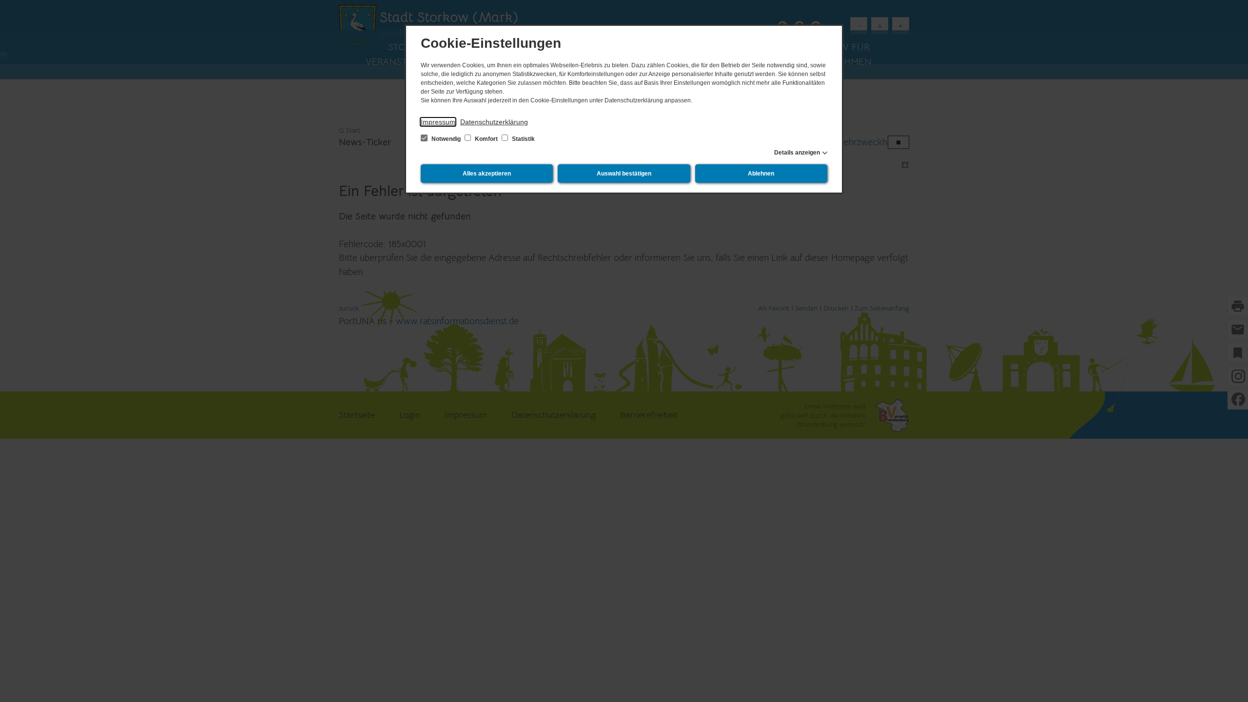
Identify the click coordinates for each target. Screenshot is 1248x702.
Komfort (486, 139)
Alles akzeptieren (487, 173)
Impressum (438, 122)
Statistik (522, 139)
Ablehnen (761, 173)
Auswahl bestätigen (624, 173)
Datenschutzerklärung (494, 122)
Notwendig (446, 139)
